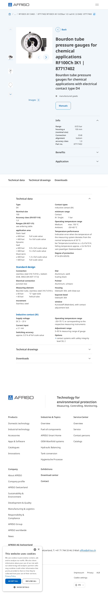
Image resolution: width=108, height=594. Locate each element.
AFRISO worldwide (17, 530)
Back (64, 29)
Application (62, 161)
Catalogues (13, 447)
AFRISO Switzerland (18, 487)
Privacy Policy (10, 576)
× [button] (39, 549)
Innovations (14, 453)
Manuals (63, 105)
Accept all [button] (13, 581)
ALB (98, 572)
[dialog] (22, 568)
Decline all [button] (31, 581)
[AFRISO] (18, 5)
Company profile (16, 481)
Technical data (16, 180)
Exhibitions (46, 469)
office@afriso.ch (88, 550)
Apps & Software (16, 441)
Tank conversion (49, 453)
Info (58, 120)
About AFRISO (15, 475)
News (11, 536)
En (79, 585)
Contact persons (81, 435)
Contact (45, 481)
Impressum (79, 572)
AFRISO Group (15, 524)
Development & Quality (19, 502)
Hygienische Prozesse (52, 459)
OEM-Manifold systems (52, 441)
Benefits (60, 152)
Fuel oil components (51, 429)
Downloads (61, 180)
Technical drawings (40, 180)
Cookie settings (80, 577)
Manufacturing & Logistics (21, 508)
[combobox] (35, 549)
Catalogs (77, 441)
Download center (49, 475)
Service (77, 429)
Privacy (90, 572)
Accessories (14, 435)
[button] (10, 94)
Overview (45, 423)
